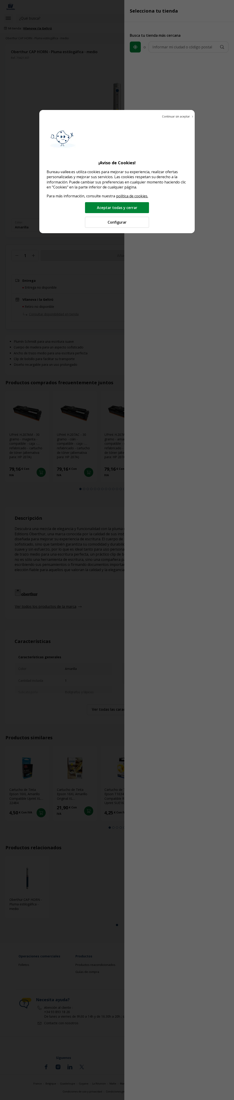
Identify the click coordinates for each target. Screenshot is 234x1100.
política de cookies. (132, 196)
